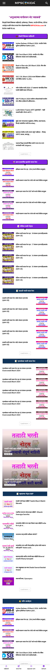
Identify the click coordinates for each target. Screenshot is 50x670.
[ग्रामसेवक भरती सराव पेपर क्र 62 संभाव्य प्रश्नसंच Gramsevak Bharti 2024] (42, 415)
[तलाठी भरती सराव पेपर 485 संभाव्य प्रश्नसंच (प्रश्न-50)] (42, 323)
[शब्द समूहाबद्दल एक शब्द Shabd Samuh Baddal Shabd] (8, 569)
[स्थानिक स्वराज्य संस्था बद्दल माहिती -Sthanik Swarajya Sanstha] (8, 515)
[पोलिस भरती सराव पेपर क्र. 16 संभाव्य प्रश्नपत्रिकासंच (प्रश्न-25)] (8, 258)
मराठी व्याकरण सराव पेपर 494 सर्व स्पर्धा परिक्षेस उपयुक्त (31, 213)
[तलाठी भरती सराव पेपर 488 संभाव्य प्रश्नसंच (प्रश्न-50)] (42, 301)
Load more (24, 154)
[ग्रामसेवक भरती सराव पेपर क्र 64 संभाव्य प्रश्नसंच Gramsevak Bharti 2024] (42, 393)
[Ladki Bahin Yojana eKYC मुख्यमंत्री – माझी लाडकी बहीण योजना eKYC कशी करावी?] (8, 113)
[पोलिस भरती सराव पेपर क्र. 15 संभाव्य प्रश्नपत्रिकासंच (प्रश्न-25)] (8, 269)
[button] (4, 3)
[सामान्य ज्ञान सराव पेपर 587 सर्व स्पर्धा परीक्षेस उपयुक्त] (8, 194)
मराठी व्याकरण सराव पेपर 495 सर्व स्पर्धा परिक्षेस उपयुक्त (31, 180)
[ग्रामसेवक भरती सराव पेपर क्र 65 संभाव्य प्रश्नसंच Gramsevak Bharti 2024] (42, 382)
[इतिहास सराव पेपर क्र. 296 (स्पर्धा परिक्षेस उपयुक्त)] (8, 172)
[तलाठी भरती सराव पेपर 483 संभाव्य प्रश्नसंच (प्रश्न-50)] (42, 345)
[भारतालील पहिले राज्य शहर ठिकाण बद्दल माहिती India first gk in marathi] (8, 526)
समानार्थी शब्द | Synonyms (24, 579)
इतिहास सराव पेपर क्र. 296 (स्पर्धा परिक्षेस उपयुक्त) (30, 169)
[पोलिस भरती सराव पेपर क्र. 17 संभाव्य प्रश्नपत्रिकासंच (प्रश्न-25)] (8, 247)
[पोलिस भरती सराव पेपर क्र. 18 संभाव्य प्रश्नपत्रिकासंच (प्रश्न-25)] (8, 236)
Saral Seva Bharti (10, 485)
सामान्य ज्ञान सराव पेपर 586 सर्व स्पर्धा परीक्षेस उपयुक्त (31, 202)
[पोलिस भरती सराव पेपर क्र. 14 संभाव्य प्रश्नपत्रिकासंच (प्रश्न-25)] (8, 281)
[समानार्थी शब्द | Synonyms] (8, 581)
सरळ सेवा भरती (8, 454)
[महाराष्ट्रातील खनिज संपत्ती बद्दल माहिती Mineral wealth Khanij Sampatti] (8, 558)
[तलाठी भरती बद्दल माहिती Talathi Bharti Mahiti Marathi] (25, 443)
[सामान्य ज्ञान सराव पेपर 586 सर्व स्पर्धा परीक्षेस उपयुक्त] (8, 205)
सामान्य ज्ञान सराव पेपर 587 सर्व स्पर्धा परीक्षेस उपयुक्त (31, 191)
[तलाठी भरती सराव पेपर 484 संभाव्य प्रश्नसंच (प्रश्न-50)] (42, 334)
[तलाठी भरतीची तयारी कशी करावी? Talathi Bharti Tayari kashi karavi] (25, 474)
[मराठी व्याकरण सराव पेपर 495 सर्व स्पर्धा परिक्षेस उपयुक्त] (8, 183)
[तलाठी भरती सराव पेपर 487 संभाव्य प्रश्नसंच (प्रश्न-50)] (42, 312)
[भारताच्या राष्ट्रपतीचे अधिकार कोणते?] (8, 537)
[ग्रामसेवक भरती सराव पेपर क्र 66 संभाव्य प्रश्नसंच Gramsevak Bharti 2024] (42, 371)
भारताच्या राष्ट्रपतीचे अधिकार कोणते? (26, 534)
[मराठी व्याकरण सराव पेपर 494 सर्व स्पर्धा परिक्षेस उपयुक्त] (8, 216)
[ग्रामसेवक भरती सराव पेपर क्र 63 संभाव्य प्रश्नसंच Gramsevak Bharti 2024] (42, 404)
